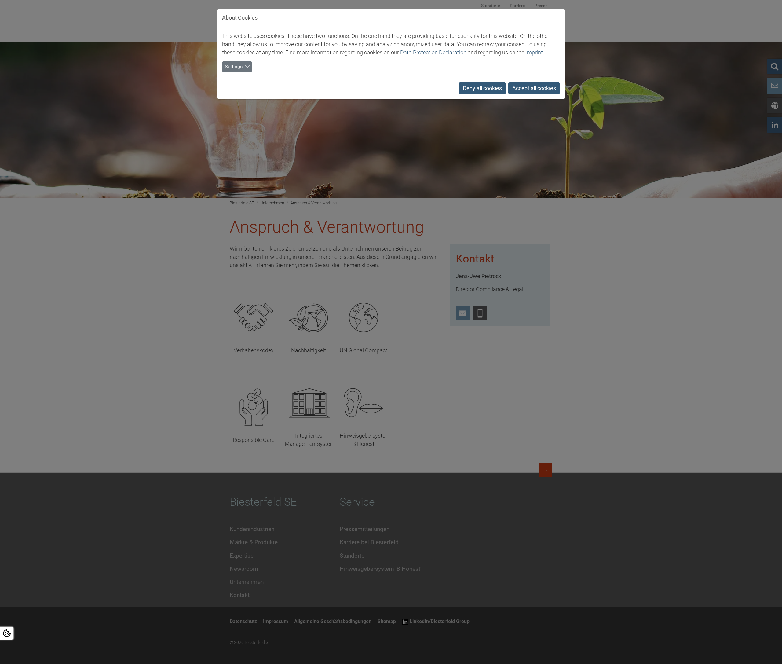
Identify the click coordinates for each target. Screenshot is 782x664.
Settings (234, 66)
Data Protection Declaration (433, 52)
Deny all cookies (482, 88)
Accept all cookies (534, 88)
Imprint (534, 52)
